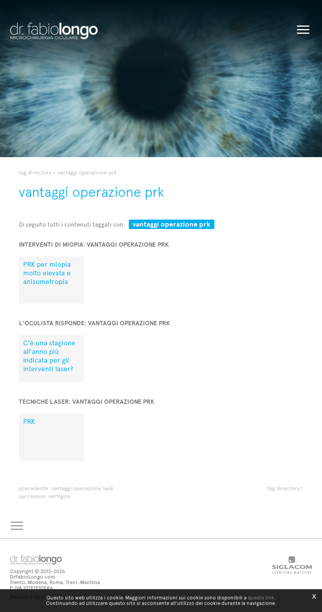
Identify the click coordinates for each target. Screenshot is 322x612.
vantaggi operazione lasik (82, 488)
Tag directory (35, 172)
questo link (261, 598)
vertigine (60, 496)
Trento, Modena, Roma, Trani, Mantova (55, 582)
